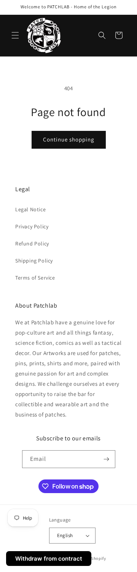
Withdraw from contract (48, 558)
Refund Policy (32, 243)
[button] (15, 35)
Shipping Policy (34, 260)
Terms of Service (35, 277)
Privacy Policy (31, 226)
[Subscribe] (106, 459)
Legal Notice (30, 209)
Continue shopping (68, 139)
